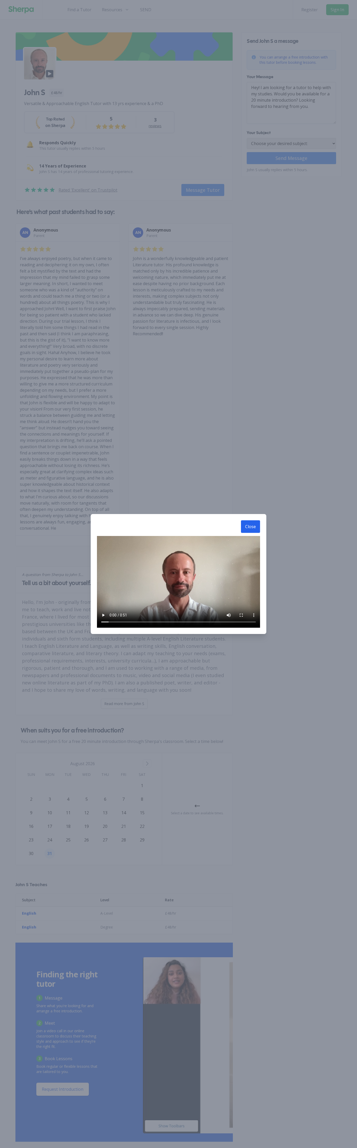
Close (250, 526)
